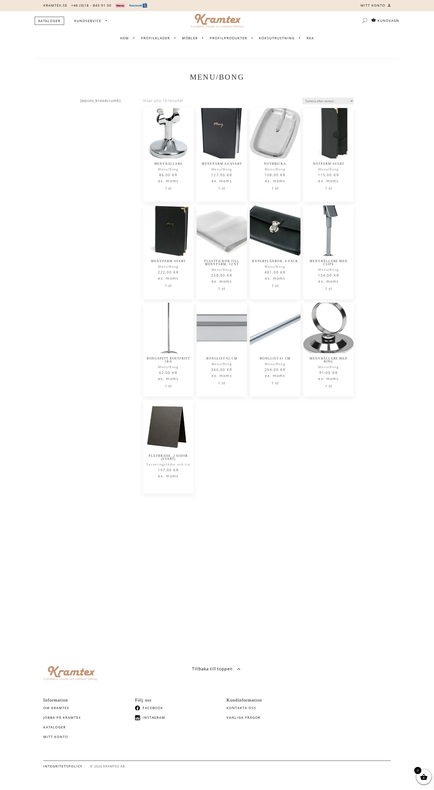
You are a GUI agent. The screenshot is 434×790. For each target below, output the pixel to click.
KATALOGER (49, 21)
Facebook (153, 708)
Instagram (154, 717)
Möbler (190, 38)
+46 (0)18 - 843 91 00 (91, 5)
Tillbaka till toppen (212, 669)
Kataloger (54, 727)
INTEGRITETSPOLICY (62, 766)
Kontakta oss (241, 708)
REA (310, 38)
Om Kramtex (56, 708)
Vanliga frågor (243, 717)
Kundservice (87, 21)
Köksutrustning (276, 38)
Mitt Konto (55, 736)
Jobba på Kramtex (62, 717)
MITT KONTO (373, 5)
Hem (124, 38)
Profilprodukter (228, 38)
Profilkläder (155, 38)
